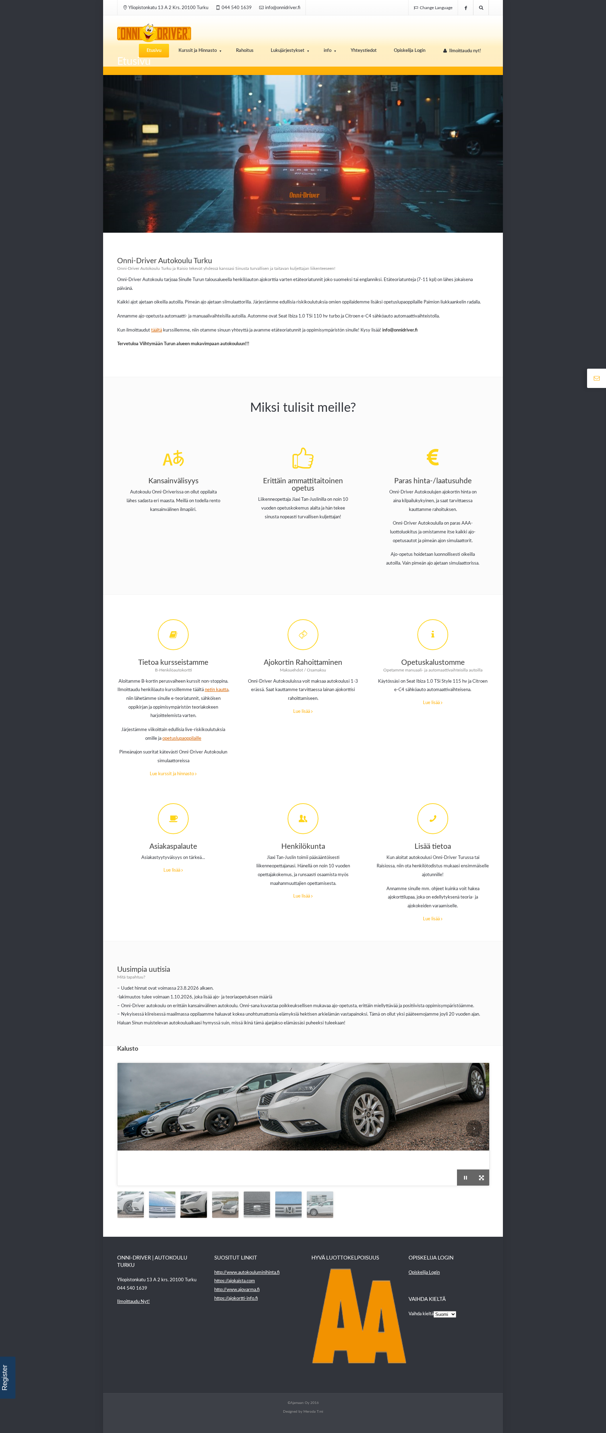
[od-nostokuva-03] (481, 1177)
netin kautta (216, 690)
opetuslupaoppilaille (181, 738)
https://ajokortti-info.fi (236, 1298)
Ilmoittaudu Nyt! (133, 1301)
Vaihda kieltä (421, 1314)
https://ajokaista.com (234, 1281)
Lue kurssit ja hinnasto (172, 774)
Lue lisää (302, 711)
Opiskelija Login (424, 1272)
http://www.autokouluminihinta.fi (247, 1272)
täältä (156, 330)
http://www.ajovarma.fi (237, 1290)
